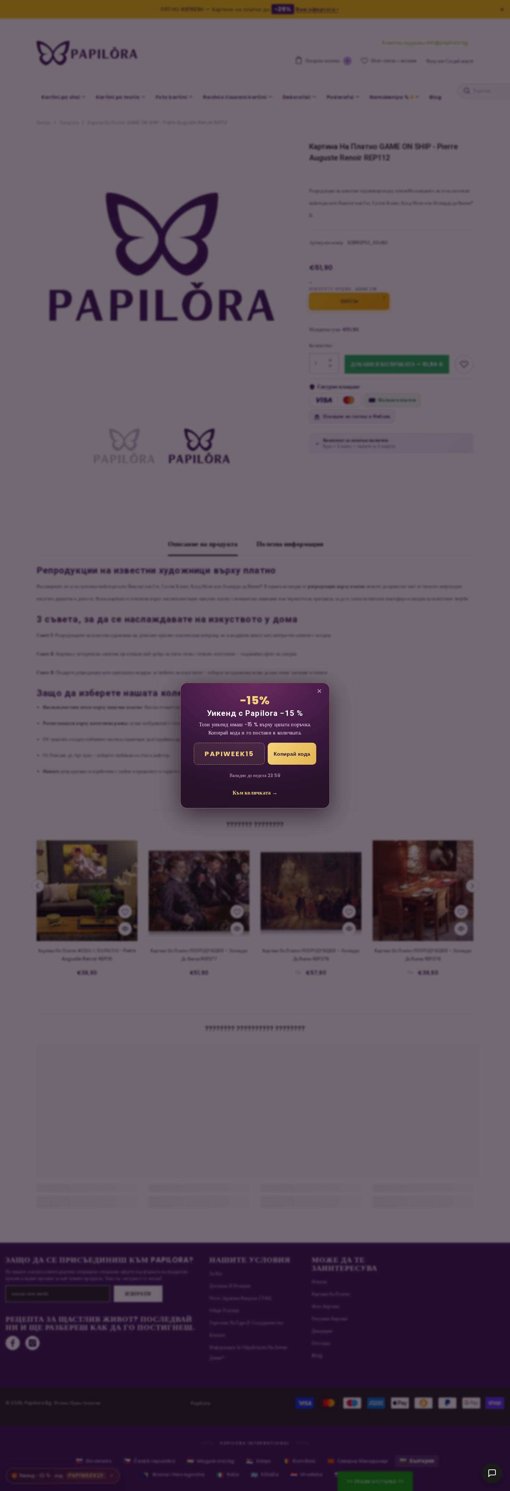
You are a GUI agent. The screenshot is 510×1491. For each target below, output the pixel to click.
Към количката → (255, 792)
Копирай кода (292, 754)
